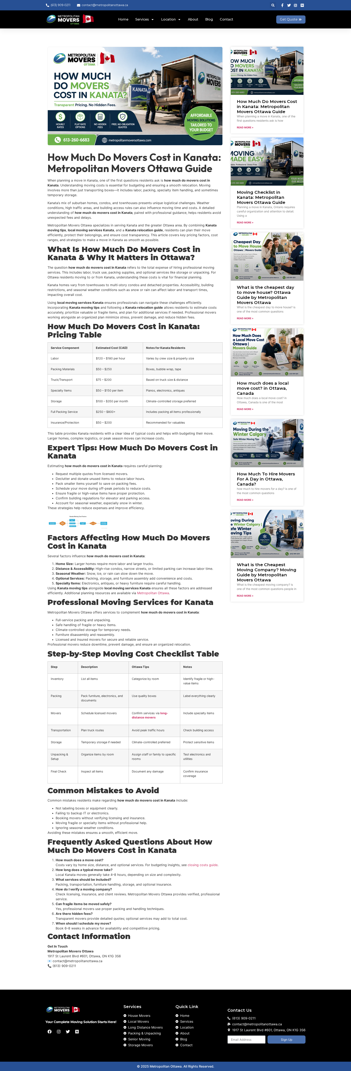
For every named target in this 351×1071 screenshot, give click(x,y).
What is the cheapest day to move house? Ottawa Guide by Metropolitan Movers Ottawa (265, 295)
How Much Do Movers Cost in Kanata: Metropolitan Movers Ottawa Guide (267, 106)
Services (142, 19)
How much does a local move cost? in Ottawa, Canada (263, 388)
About (193, 19)
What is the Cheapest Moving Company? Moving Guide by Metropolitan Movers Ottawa (266, 572)
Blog (209, 19)
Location (168, 19)
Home (123, 19)
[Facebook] (50, 1032)
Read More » (245, 127)
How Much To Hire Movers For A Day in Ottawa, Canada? (266, 479)
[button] (273, 5)
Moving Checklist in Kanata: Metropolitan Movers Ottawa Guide (261, 197)
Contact (226, 19)
